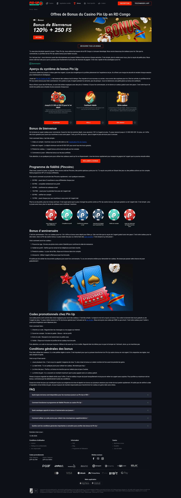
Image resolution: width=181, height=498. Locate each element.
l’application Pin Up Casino (78, 142)
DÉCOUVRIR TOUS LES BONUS (90, 46)
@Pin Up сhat (33, 459)
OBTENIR (38, 37)
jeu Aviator (89, 320)
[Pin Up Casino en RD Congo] (36, 3)
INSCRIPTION (124, 3)
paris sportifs (88, 237)
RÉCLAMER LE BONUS (90, 161)
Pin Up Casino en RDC (43, 78)
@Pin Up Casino (47, 459)
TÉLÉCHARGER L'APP (142, 3)
